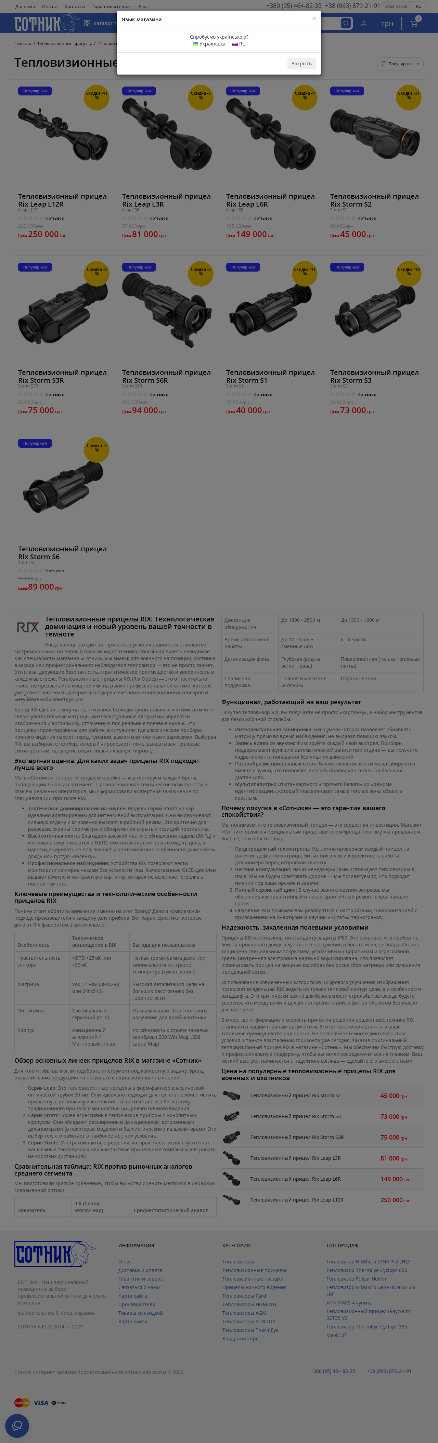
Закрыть (302, 63)
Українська (212, 43)
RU (242, 43)
